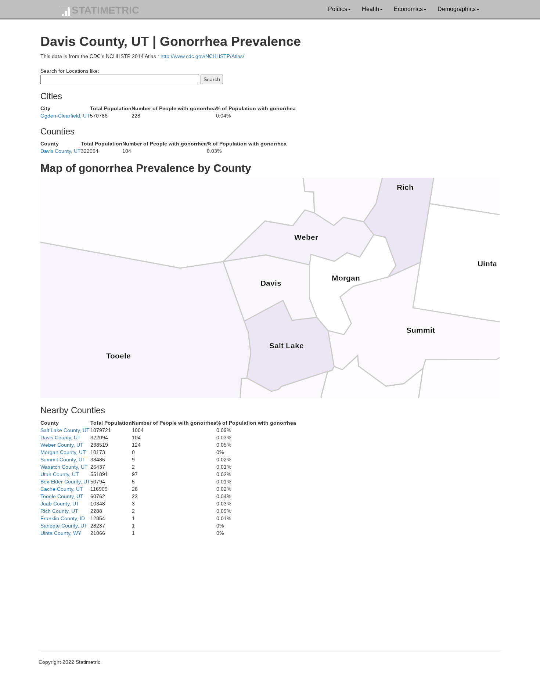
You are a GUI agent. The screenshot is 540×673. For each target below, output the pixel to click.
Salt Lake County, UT (65, 430)
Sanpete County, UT (63, 526)
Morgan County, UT (63, 452)
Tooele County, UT (61, 496)
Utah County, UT (59, 474)
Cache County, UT (61, 489)
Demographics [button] (457, 9)
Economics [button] (408, 9)
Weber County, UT (61, 445)
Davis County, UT (60, 151)
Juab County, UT (59, 504)
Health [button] (370, 9)
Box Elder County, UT (65, 482)
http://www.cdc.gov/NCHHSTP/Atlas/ (202, 56)
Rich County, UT (59, 511)
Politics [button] (337, 9)
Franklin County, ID (62, 518)
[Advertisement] (260, 588)
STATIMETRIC (105, 10)
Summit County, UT (63, 460)
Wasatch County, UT (64, 467)
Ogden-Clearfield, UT (65, 116)
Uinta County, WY (60, 533)
